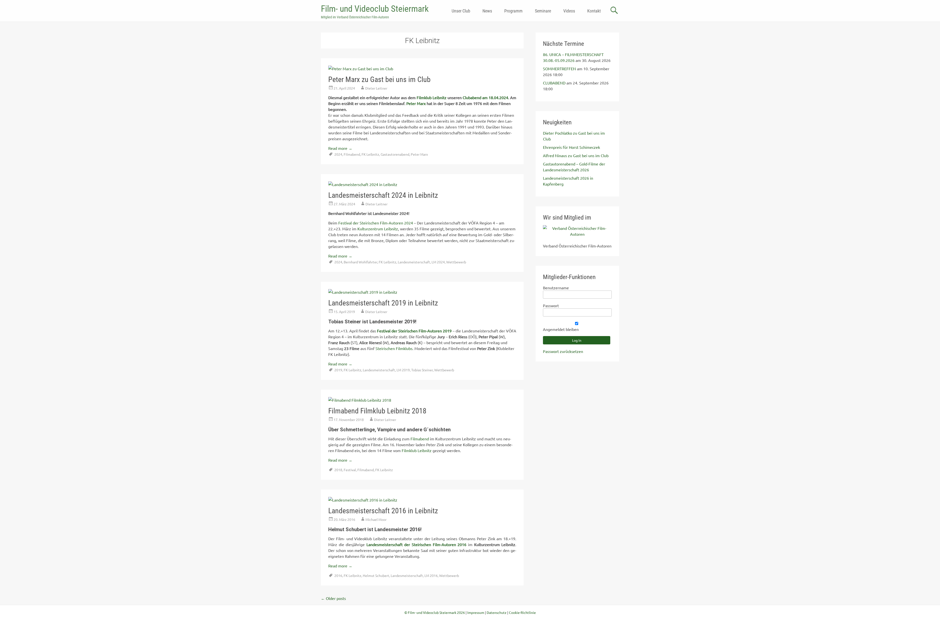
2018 (338, 470)
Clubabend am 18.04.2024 (485, 97)
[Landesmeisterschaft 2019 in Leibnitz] (362, 292)
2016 (338, 575)
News (487, 10)
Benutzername (556, 287)
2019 (338, 370)
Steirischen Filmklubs (394, 348)
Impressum (475, 612)
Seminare (543, 10)
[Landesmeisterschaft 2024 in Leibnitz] (362, 184)
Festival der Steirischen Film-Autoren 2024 (375, 222)
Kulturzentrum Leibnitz (377, 228)
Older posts (333, 598)
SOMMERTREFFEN (559, 68)
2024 (338, 154)
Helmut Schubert (376, 575)
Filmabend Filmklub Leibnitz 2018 (377, 411)
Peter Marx (416, 103)
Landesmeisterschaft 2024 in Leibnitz (383, 195)
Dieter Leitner (376, 88)
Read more (340, 148)
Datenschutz (496, 612)
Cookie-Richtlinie (522, 612)
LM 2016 (431, 575)
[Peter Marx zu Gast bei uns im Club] (360, 68)
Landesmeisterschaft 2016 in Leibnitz (383, 510)
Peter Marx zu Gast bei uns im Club (379, 79)
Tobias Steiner (422, 370)
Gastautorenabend (395, 154)
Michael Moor (376, 519)
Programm (513, 10)
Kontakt (594, 10)
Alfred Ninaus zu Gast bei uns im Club (576, 155)
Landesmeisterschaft (414, 262)
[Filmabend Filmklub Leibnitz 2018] (359, 400)
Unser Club (461, 10)
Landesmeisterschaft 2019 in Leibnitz (383, 303)
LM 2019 (403, 370)
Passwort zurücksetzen (563, 351)
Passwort (551, 305)
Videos (569, 10)
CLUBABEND (554, 82)
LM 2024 (438, 262)
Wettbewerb (456, 262)
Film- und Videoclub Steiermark (375, 9)
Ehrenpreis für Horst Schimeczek (571, 147)
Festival (350, 470)
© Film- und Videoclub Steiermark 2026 (434, 612)
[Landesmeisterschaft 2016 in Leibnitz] (362, 499)
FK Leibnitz (370, 154)
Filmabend (352, 154)
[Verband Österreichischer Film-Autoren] (577, 234)
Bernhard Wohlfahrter (360, 262)
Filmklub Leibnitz (431, 97)
